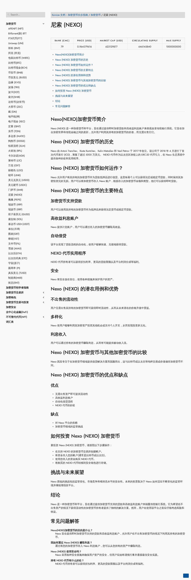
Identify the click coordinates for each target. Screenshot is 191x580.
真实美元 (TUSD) (17, 273)
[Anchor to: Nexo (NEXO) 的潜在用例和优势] (123, 289)
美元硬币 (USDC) (17, 185)
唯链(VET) (13, 239)
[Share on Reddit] (69, 32)
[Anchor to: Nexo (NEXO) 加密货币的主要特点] (127, 191)
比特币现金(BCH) (17, 68)
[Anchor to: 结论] (64, 495)
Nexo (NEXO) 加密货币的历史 (71, 60)
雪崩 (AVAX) (15, 248)
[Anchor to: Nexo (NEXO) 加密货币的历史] (118, 142)
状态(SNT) (13, 283)
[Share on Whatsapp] (74, 32)
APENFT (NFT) (15, 28)
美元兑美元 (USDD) (19, 180)
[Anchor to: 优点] (62, 385)
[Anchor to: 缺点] (62, 414)
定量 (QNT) (14, 126)
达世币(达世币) (16, 102)
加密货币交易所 (15, 292)
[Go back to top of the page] (186, 576)
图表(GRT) (13, 234)
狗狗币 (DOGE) (16, 141)
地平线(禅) (14, 116)
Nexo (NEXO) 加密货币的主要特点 (74, 70)
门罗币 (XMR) (15, 190)
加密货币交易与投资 (17, 302)
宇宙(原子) (14, 263)
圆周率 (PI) (14, 268)
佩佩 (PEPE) (14, 199)
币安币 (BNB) (15, 72)
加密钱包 (11, 297)
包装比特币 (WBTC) (19, 58)
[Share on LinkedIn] (64, 32)
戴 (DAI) (12, 112)
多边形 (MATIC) (16, 136)
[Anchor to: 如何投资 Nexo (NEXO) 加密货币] (124, 436)
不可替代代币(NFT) (16, 317)
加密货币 (11, 24)
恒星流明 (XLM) (16, 146)
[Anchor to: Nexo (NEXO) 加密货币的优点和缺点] (132, 375)
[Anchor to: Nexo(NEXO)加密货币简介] (110, 119)
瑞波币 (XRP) (15, 204)
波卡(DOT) (14, 92)
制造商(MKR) (15, 278)
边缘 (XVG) (14, 82)
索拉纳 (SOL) (15, 219)
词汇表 (10, 322)
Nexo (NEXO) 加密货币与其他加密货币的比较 (80, 80)
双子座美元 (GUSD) (19, 214)
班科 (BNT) (14, 48)
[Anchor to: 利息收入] (70, 334)
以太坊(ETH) (15, 253)
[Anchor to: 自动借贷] (70, 235)
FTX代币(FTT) (15, 38)
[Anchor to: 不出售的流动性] (81, 299)
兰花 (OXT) (14, 165)
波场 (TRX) (14, 87)
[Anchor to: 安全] (62, 270)
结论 (57, 101)
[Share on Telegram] (80, 32)
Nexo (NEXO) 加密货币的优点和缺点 (75, 85)
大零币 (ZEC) (15, 107)
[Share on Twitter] (58, 32)
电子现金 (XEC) (16, 121)
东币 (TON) (14, 131)
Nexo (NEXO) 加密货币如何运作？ (74, 65)
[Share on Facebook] (53, 32)
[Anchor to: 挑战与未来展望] (88, 472)
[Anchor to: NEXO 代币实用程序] (89, 253)
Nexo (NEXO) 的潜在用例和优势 (73, 75)
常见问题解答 (62, 106)
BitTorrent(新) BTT (17, 33)
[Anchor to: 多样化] (66, 316)
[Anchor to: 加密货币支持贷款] (85, 200)
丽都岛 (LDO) (15, 170)
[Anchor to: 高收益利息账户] (81, 218)
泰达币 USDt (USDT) (19, 224)
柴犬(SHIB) (14, 97)
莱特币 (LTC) (15, 160)
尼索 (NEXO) (15, 195)
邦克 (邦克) (14, 53)
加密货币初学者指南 (17, 287)
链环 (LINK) (14, 175)
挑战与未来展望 (64, 96)
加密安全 (11, 307)
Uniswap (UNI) (15, 43)
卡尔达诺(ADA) (16, 155)
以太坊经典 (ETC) (17, 258)
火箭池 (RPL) (15, 151)
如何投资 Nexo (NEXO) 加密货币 (73, 91)
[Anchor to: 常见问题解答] (83, 521)
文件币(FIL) (14, 243)
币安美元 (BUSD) (17, 77)
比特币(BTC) (14, 63)
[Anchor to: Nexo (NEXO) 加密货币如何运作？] (127, 168)
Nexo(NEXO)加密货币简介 (69, 54)
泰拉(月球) (14, 229)
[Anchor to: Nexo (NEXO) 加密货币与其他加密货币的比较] (151, 352)
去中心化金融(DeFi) (17, 312)
